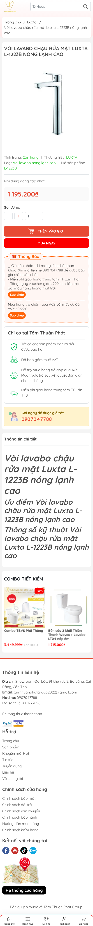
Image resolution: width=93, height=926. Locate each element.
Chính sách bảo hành (19, 817)
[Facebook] (5, 850)
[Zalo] (33, 850)
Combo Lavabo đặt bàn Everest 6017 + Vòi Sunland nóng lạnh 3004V (67, 635)
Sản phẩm (10, 747)
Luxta (32, 22)
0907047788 (36, 419)
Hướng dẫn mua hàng (20, 823)
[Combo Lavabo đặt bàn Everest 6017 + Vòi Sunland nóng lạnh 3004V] (68, 607)
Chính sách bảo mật (18, 798)
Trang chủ (12, 22)
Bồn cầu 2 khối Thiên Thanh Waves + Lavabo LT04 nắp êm (22, 635)
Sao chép (17, 295)
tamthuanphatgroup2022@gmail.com (45, 692)
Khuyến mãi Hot (15, 753)
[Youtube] (15, 850)
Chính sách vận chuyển (21, 811)
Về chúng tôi (12, 778)
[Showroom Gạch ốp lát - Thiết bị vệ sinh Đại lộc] (10, 6)
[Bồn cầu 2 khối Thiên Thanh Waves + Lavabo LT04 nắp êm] (24, 607)
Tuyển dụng (12, 766)
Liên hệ (8, 772)
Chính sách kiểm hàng (20, 830)
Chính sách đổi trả (17, 804)
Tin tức (7, 759)
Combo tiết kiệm (23, 579)
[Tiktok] (24, 850)
